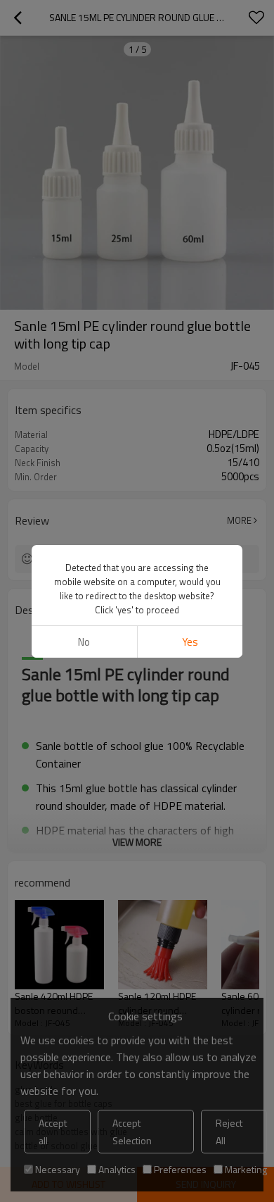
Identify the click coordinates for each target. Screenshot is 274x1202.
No (84, 642)
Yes (190, 642)
